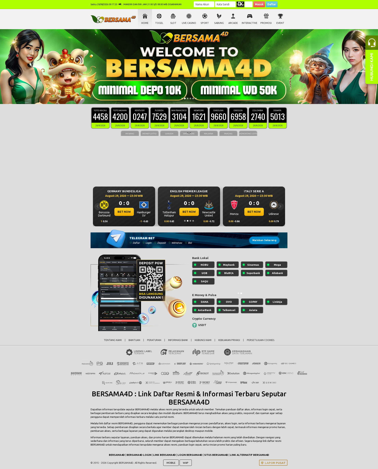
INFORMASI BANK (178, 340)
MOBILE (171, 462)
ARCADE (233, 23)
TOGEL (159, 23)
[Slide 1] (182, 98)
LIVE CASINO (189, 23)
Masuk (259, 4)
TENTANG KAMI (113, 340)
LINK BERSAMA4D (164, 454)
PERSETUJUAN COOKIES (260, 340)
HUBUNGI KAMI (203, 340)
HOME (144, 23)
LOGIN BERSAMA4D (190, 454)
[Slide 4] (190, 98)
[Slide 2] (185, 98)
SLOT (173, 23)
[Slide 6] (196, 98)
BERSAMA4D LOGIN (139, 454)
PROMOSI (266, 23)
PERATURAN (154, 340)
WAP (185, 462)
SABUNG (219, 23)
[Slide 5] (193, 98)
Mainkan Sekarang (264, 240)
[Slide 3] (187, 98)
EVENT (280, 23)
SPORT (205, 23)
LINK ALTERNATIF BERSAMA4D (249, 454)
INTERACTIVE (249, 23)
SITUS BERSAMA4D (216, 454)
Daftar (271, 4)
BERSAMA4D (142, 409)
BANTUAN (134, 340)
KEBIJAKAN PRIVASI (229, 340)
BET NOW (124, 211)
